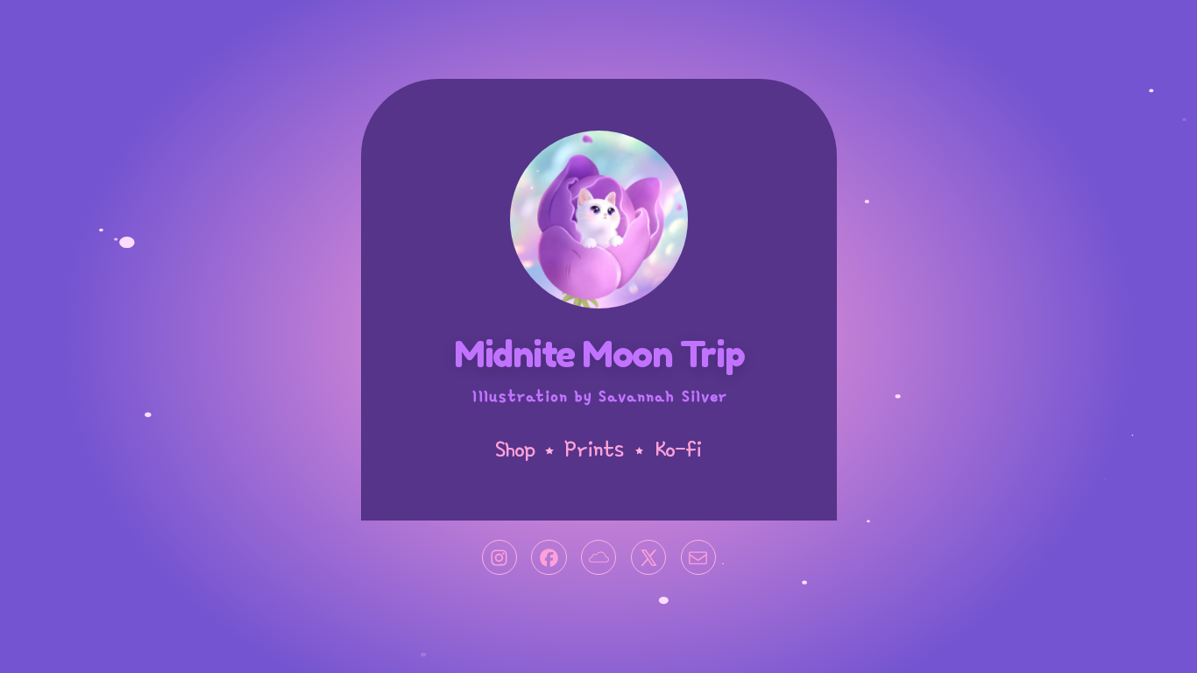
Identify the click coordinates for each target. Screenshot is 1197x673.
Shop (515, 447)
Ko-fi (678, 447)
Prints (593, 447)
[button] (498, 557)
